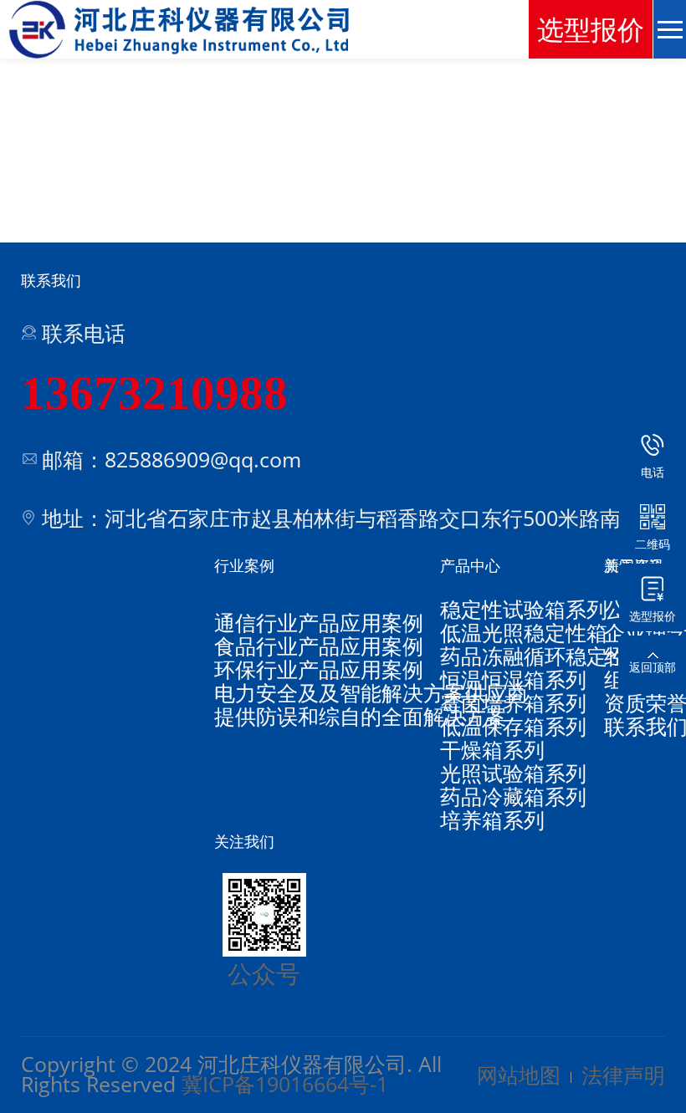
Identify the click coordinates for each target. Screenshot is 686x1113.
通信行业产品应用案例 (318, 622)
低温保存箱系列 (513, 726)
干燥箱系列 (492, 749)
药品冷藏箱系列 (513, 796)
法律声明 (623, 1074)
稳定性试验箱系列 (523, 609)
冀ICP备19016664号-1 (285, 1084)
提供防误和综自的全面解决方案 (360, 716)
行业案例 (244, 565)
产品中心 (470, 565)
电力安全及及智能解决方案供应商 (371, 692)
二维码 (652, 544)
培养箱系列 (492, 819)
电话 (652, 472)
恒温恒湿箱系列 (513, 679)
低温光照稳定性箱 (523, 632)
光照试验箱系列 (513, 772)
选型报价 (652, 616)
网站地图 (519, 1074)
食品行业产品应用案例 (318, 645)
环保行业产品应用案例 (318, 669)
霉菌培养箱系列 (513, 702)
